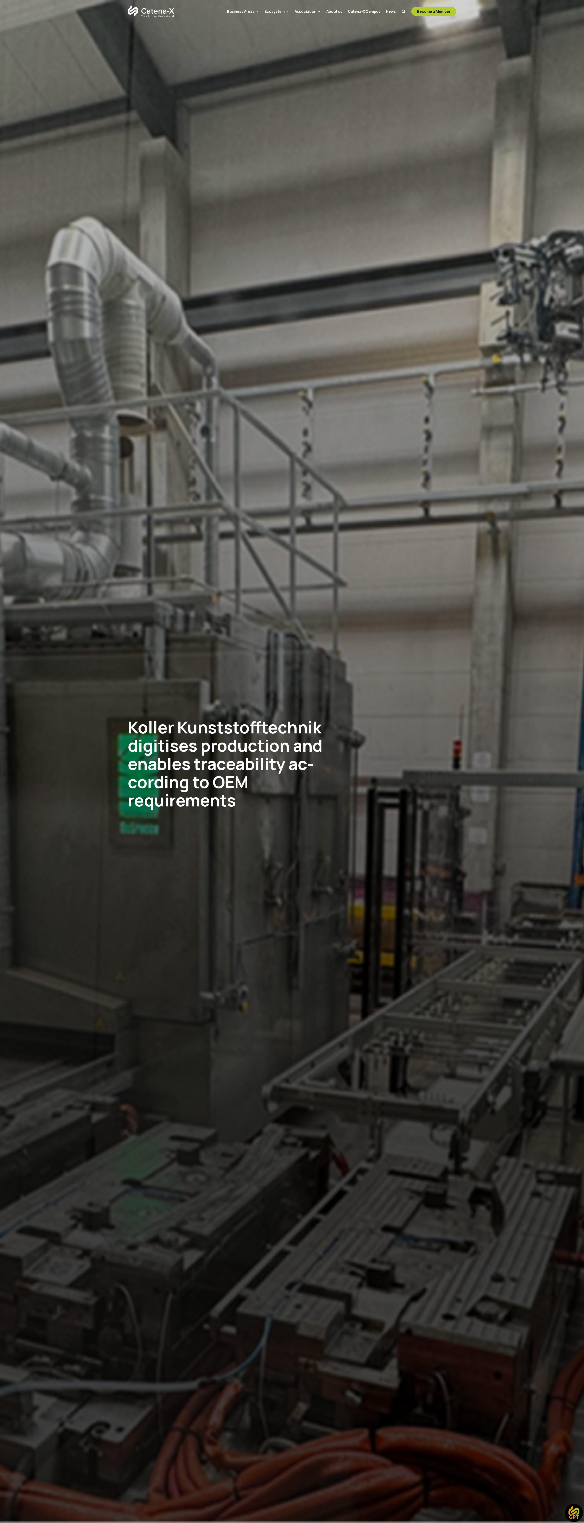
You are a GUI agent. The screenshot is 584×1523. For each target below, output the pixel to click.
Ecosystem (275, 11)
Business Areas (241, 11)
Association (305, 11)
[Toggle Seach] (403, 11)
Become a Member (434, 11)
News (391, 11)
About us (334, 11)
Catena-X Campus (364, 11)
